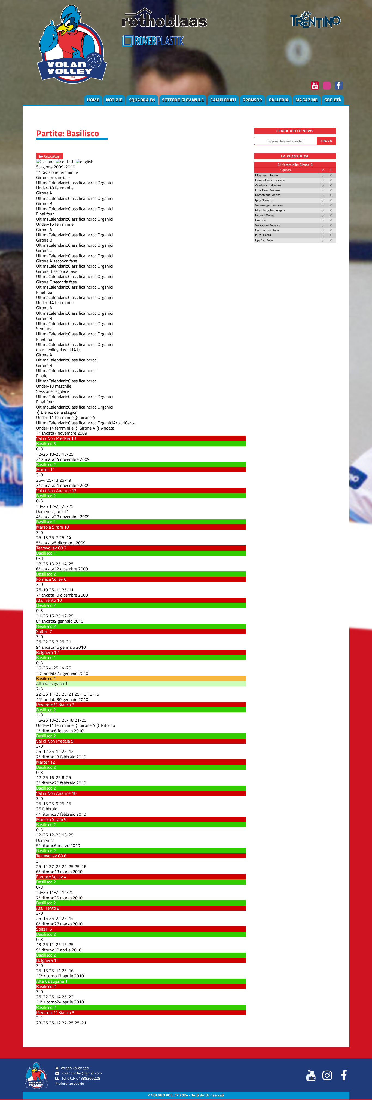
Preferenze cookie (69, 1083)
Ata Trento (46, 600)
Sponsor (252, 100)
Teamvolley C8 (49, 548)
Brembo (260, 220)
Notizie (114, 100)
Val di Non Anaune (53, 490)
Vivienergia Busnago (269, 205)
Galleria (279, 100)
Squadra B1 (142, 100)
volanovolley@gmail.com (82, 1073)
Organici (105, 182)
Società (332, 100)
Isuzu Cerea (263, 234)
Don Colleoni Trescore (270, 180)
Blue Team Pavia (266, 175)
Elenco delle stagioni (60, 412)
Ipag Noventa (264, 200)
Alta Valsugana (50, 683)
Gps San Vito (264, 240)
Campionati (223, 100)
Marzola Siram (49, 527)
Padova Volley (265, 215)
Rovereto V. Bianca (53, 704)
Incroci (91, 182)
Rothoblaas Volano (267, 194)
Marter (42, 469)
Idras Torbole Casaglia (270, 210)
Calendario (58, 182)
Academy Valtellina (268, 185)
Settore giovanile (183, 100)
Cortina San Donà (267, 230)
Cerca (130, 422)
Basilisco (44, 443)
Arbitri (119, 422)
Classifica (76, 182)
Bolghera (44, 652)
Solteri (42, 631)
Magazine (306, 100)
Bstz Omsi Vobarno (268, 190)
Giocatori (52, 156)
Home (93, 100)
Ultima (42, 182)
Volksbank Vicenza (267, 225)
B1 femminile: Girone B (295, 164)
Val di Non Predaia (53, 438)
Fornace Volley (49, 579)
